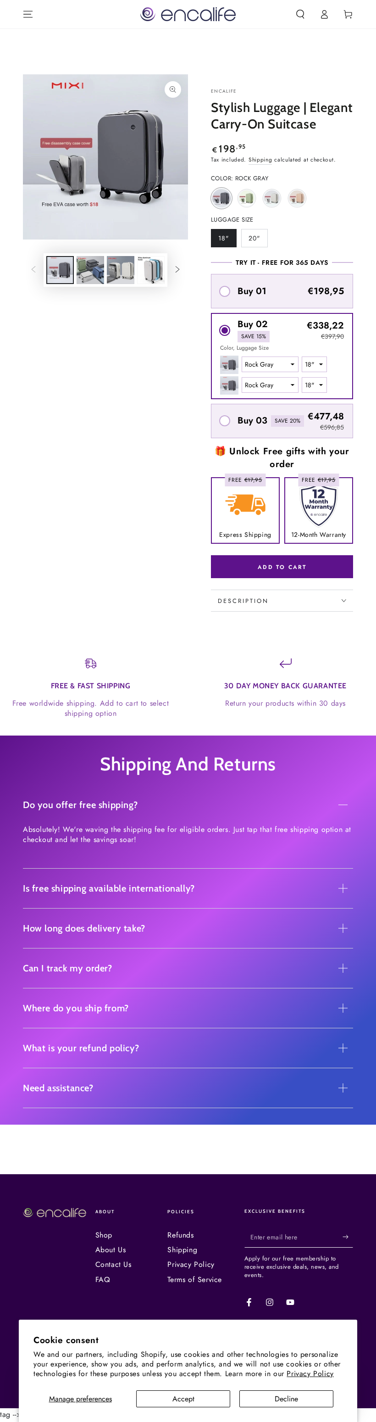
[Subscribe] (348, 1237)
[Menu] (28, 14)
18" (227, 240)
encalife (224, 91)
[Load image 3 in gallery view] (120, 270)
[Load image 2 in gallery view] (90, 270)
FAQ (103, 1279)
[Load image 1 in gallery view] (60, 270)
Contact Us (113, 1264)
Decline (286, 1399)
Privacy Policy (310, 1373)
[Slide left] (33, 270)
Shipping (260, 160)
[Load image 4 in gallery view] (151, 270)
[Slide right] (177, 270)
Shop (103, 1235)
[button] (300, 14)
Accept (183, 1399)
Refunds (180, 1235)
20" (258, 240)
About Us (110, 1249)
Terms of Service (194, 1279)
